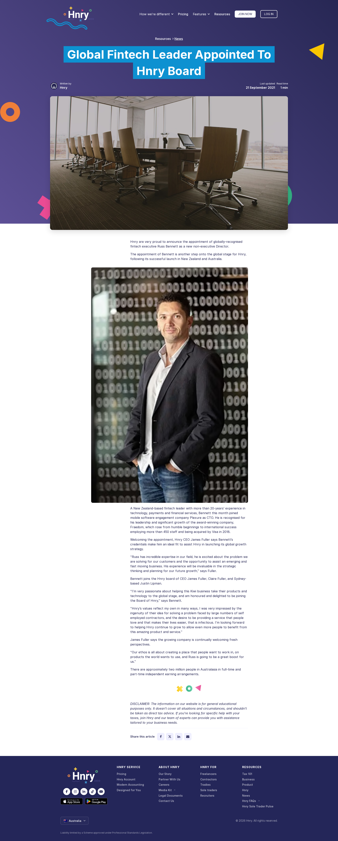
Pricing (183, 14)
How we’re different (154, 14)
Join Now (245, 14)
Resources (222, 14)
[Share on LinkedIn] (178, 736)
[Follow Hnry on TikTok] (92, 791)
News (178, 39)
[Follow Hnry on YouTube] (101, 791)
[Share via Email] (187, 736)
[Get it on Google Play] (96, 801)
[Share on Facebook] (161, 736)
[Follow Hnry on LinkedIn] (83, 791)
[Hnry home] (83, 775)
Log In (268, 14)
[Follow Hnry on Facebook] (66, 791)
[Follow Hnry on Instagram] (75, 791)
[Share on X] (169, 736)
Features (199, 14)
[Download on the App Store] (71, 801)
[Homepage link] (79, 14)
